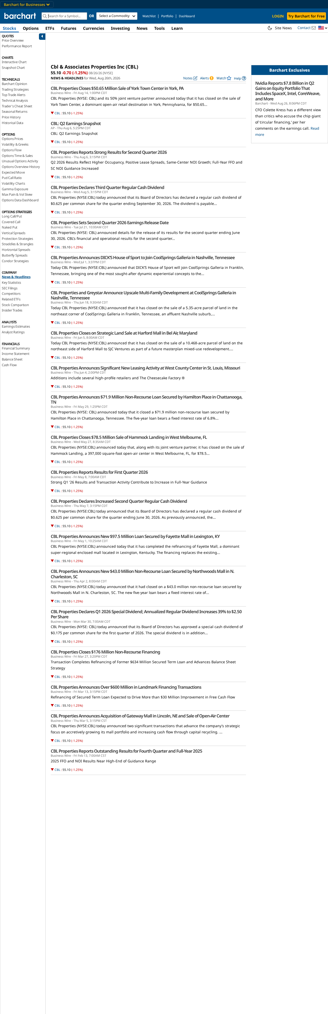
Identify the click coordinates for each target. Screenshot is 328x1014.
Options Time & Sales (17, 155)
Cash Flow (9, 365)
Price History (11, 117)
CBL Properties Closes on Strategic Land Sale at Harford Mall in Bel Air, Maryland (124, 333)
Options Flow (12, 150)
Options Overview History (21, 166)
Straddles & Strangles (17, 244)
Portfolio (167, 16)
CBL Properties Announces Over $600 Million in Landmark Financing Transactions (126, 687)
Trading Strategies (15, 89)
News (142, 28)
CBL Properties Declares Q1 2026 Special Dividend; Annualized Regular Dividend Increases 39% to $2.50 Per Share (146, 614)
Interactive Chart (14, 62)
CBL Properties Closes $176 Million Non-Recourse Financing (105, 652)
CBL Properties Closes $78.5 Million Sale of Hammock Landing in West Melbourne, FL (129, 437)
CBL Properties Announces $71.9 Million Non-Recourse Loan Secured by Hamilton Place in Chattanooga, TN (146, 399)
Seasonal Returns (14, 111)
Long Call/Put (12, 216)
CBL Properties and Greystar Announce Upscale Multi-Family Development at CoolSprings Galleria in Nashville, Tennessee (143, 295)
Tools (159, 28)
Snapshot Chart (13, 67)
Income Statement (15, 353)
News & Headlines (16, 276)
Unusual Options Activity (20, 161)
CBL (57, 113)
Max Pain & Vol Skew (17, 194)
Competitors (11, 293)
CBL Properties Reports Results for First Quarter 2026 (99, 472)
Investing (120, 28)
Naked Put (9, 227)
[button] (323, 28)
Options (31, 28)
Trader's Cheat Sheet (17, 106)
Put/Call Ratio (12, 177)
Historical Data (12, 122)
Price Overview (13, 40)
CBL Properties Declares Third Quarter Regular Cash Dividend (107, 187)
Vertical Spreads (13, 233)
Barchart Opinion (14, 83)
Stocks (9, 28)
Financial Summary (16, 348)
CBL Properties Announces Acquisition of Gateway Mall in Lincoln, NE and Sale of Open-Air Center (140, 715)
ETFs (49, 28)
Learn (177, 28)
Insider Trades (12, 310)
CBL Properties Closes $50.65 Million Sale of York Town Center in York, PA (117, 88)
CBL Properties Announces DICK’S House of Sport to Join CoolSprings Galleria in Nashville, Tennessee (143, 257)
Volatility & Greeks (15, 144)
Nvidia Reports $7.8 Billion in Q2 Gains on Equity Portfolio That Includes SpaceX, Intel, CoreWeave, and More (287, 91)
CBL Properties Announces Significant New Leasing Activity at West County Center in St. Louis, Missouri (145, 368)
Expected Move (13, 172)
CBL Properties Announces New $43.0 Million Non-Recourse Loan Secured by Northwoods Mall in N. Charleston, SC (142, 574)
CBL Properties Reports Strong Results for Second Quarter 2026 (109, 152)
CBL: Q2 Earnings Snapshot (76, 123)
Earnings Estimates (16, 326)
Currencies (93, 28)
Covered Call (11, 222)
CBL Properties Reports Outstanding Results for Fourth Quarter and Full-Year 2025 (126, 751)
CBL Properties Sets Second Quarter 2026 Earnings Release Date (110, 222)
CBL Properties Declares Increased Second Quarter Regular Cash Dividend (119, 501)
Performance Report (17, 46)
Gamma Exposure (15, 189)
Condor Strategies (15, 261)
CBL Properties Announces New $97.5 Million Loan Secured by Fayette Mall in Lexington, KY (135, 536)
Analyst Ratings (13, 332)
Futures (68, 28)
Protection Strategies (17, 238)
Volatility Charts (13, 183)
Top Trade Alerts (13, 94)
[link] (240, 78)
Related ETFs (11, 299)
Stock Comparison (15, 304)
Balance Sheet (12, 359)
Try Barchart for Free (306, 16)
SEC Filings (9, 288)
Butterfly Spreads (14, 255)
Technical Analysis (15, 100)
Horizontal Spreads (16, 249)
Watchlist (149, 16)
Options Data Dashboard (20, 200)
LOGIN (278, 16)
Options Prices (12, 138)
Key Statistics (11, 282)
